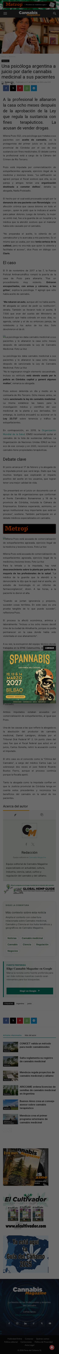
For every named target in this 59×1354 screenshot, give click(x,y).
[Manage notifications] (51, 1347)
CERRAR (49, 648)
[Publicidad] (29, 677)
